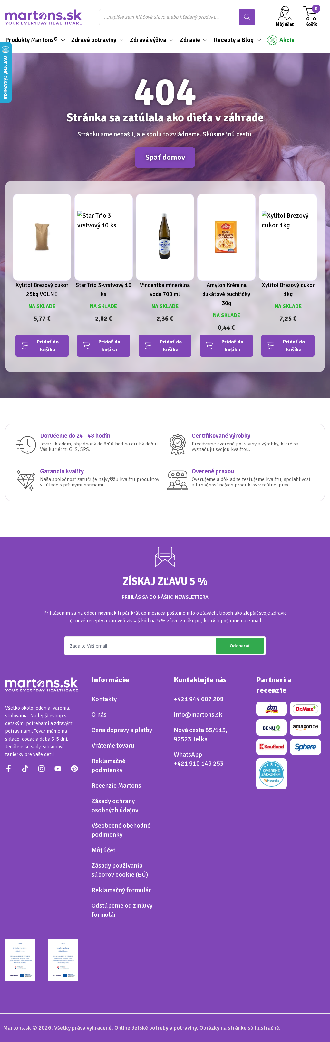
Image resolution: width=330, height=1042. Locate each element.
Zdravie (190, 40)
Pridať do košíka (48, 346)
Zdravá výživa (148, 40)
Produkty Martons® (31, 40)
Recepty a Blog (234, 40)
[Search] (247, 17)
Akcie (287, 40)
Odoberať (240, 646)
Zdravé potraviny (93, 40)
